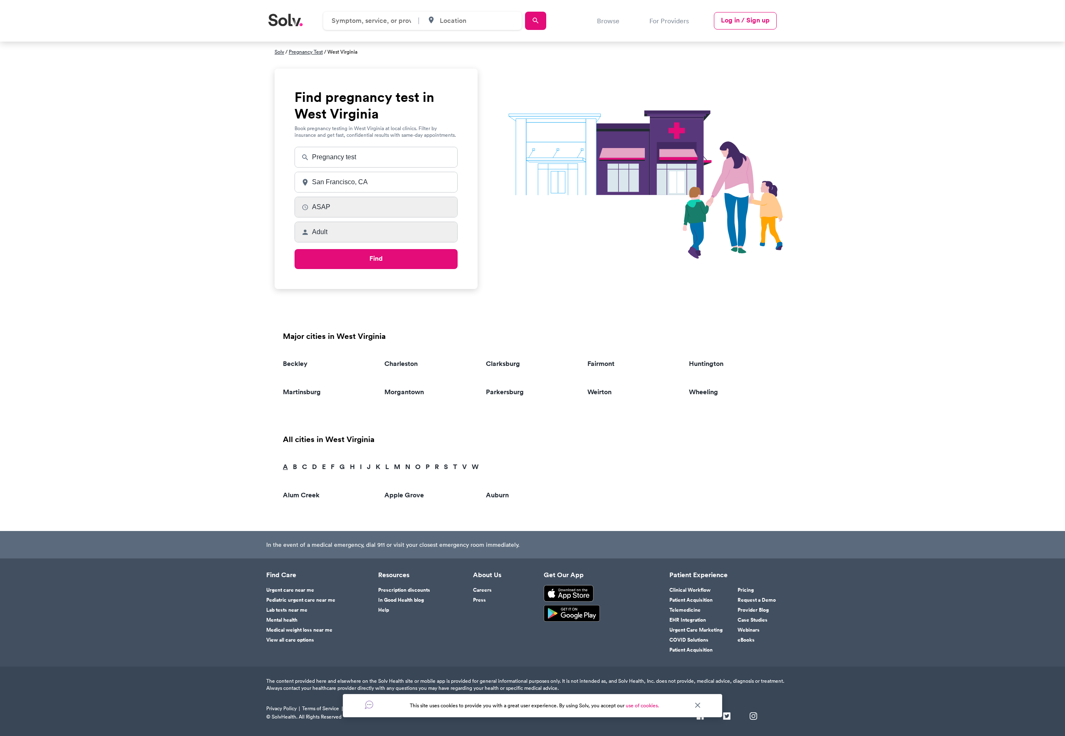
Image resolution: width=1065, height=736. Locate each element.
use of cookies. (642, 705)
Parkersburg (505, 392)
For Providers (669, 21)
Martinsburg (302, 392)
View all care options (290, 640)
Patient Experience (698, 575)
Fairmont (600, 363)
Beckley (295, 363)
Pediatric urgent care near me (300, 600)
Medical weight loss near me (299, 630)
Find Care (281, 575)
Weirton (599, 392)
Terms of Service (320, 708)
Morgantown (404, 392)
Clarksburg (503, 363)
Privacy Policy (281, 708)
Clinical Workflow (690, 590)
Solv (279, 51)
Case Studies (753, 620)
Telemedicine (685, 610)
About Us (487, 575)
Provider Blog (753, 610)
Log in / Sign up (745, 20)
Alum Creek (301, 495)
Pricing (746, 590)
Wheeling (703, 392)
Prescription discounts (404, 590)
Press (479, 600)
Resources (393, 575)
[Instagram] (753, 716)
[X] (727, 716)
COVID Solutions (688, 640)
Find (376, 258)
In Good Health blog (401, 600)
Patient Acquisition (691, 600)
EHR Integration (687, 620)
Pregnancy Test (306, 51)
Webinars (749, 630)
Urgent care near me (290, 590)
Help (383, 610)
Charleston (401, 363)
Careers (482, 590)
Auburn (497, 495)
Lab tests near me (286, 610)
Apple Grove (404, 495)
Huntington (706, 363)
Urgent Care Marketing (696, 630)
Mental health (281, 620)
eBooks (746, 640)
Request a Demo (757, 600)
